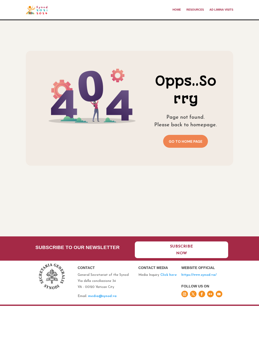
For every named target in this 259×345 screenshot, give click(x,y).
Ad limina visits (221, 9)
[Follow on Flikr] (210, 294)
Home (176, 9)
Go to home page (185, 141)
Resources (195, 9)
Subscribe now (181, 249)
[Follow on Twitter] (193, 294)
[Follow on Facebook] (202, 294)
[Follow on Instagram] (184, 294)
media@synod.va (102, 296)
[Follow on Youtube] (219, 294)
